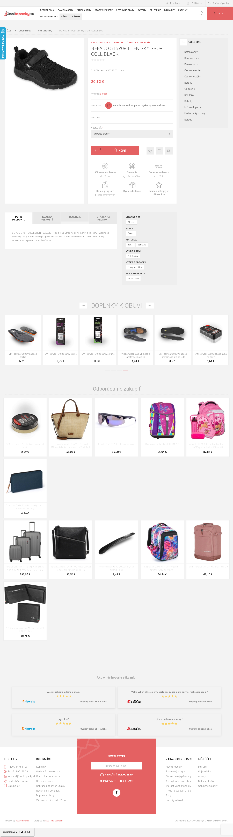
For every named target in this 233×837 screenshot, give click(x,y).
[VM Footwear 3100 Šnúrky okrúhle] (98, 340)
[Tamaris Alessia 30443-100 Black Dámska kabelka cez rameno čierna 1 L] (70, 549)
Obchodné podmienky (48, 776)
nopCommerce (22, 821)
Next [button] (150, 306)
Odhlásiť (128, 781)
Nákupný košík (206, 781)
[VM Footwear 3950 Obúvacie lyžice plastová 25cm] (116, 549)
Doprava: (95, 117)
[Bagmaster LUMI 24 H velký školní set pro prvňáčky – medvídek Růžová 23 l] (207, 427)
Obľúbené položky (207, 786)
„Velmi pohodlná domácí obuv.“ (64, 692)
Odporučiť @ (169, 151)
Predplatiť (109, 781)
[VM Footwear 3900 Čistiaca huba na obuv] (210, 340)
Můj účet (202, 766)
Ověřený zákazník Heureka (93, 701)
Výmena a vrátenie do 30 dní (51, 800)
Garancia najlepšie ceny (150, 151)
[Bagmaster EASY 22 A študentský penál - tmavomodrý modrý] (25, 488)
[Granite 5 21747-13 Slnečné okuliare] (116, 427)
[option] (23, 341)
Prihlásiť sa (197, 3)
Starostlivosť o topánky (178, 786)
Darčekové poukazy (194, 113)
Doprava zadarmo (159, 170)
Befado (103, 93)
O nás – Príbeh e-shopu (48, 771)
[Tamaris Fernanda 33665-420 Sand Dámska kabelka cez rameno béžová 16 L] (70, 427)
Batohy (188, 82)
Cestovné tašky (192, 76)
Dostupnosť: (97, 105)
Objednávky (204, 771)
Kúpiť (19, 342)
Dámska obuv (191, 58)
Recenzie (75, 217)
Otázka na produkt (103, 218)
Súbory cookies (44, 781)
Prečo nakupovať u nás (178, 790)
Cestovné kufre (192, 70)
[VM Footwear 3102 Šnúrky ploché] (60, 340)
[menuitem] (52, 766)
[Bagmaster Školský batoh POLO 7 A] (162, 427)
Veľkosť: (96, 127)
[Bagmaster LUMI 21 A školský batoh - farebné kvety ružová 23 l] (162, 549)
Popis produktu (19, 218)
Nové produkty (174, 766)
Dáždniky (189, 95)
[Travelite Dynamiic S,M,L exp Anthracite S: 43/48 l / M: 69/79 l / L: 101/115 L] (25, 549)
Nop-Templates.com (54, 821)
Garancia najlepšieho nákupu (132, 170)
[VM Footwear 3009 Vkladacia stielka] (23, 340)
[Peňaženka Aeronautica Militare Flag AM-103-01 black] (25, 611)
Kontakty (41, 766)
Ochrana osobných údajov (50, 786)
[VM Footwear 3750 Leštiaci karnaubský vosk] (25, 427)
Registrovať (175, 3)
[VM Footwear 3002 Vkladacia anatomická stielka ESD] (173, 340)
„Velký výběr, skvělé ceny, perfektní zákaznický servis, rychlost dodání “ (169, 692)
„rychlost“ (63, 719)
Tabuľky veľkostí (174, 800)
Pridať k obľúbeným (159, 151)
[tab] (19, 218)
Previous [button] (83, 306)
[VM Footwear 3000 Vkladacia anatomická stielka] (135, 340)
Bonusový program (176, 771)
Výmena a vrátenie (105, 170)
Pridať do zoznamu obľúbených (27, 342)
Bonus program (105, 189)
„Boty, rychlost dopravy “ (169, 719)
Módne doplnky (192, 107)
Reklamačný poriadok (48, 790)
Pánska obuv (191, 64)
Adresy (202, 776)
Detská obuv (191, 52)
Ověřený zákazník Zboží (200, 701)
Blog (168, 795)
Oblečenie (189, 89)
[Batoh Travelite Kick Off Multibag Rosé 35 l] (207, 549)
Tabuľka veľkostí (47, 218)
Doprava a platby (45, 795)
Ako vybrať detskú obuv (178, 781)
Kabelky (188, 101)
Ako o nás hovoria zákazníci (116, 677)
